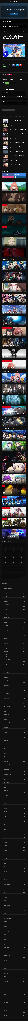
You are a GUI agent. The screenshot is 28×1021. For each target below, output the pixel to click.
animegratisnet (7, 659)
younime (5, 997)
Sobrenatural (6, 947)
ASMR (5, 711)
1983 (14, 575)
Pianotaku (6, 902)
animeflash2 (6, 646)
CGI (4, 735)
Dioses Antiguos (18, 146)
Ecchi (5, 792)
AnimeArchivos (7, 617)
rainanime (6, 910)
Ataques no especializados (20, 129)
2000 (22, 562)
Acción (5, 585)
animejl (5, 664)
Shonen (5, 936)
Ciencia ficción (7, 740)
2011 (6, 555)
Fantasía (5, 811)
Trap (5, 968)
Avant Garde (6, 716)
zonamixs (6, 1012)
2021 (22, 546)
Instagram (18, 177)
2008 (6, 557)
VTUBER (5, 989)
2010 (14, 555)
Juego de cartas (7, 855)
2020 (6, 548)
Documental (6, 782)
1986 (14, 573)
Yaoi (5, 994)
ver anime (6, 978)
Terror (5, 963)
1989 (14, 571)
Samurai (5, 923)
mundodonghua (7, 879)
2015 (22, 550)
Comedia (5, 748)
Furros (5, 816)
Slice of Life (6, 944)
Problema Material (19, 151)
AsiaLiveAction (7, 709)
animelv (5, 669)
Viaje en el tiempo (7, 984)
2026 (6, 543)
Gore (5, 819)
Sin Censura (6, 942)
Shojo (5, 934)
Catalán (5, 732)
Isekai (5, 837)
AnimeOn (5, 682)
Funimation (6, 813)
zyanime (5, 1015)
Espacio (5, 803)
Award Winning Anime (8, 722)
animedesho (6, 633)
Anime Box (6, 591)
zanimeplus (6, 1002)
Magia (5, 866)
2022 (14, 546)
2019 (14, 548)
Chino (5, 737)
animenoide (6, 680)
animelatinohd (6, 667)
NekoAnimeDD (7, 884)
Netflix (5, 887)
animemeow (6, 672)
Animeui (5, 701)
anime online (6, 604)
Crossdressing (7, 764)
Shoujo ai (5, 939)
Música (5, 881)
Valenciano (6, 973)
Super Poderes (7, 955)
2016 (14, 550)
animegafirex (6, 654)
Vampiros (6, 976)
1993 (6, 569)
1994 (22, 566)
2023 (6, 546)
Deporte (5, 771)
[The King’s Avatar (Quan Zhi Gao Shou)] (14, 31)
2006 (22, 557)
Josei (5, 853)
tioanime (5, 965)
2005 (6, 559)
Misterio (5, 874)
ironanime (6, 834)
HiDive (5, 826)
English (5, 798)
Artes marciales (7, 706)
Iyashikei (5, 845)
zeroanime (6, 1007)
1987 (6, 573)
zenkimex (6, 1005)
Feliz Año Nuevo (18, 120)
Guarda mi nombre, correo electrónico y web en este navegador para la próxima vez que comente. (13, 107)
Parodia (5, 895)
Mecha (5, 871)
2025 (14, 543)
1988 (22, 571)
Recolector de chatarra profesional (21, 133)
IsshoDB (5, 840)
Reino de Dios (18, 124)
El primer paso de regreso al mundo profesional (21, 116)
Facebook (6, 174)
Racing (5, 908)
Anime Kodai (6, 599)
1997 (22, 564)
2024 (22, 543)
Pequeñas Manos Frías (19, 160)
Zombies (5, 1010)
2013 (14, 553)
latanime (5, 858)
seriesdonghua (7, 931)
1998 (14, 564)
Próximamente (7, 905)
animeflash (6, 643)
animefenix (6, 640)
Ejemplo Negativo (18, 138)
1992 (14, 569)
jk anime (5, 847)
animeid (5, 661)
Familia (5, 805)
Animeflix (5, 648)
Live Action (6, 860)
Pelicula (5, 897)
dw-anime (6, 790)
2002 (6, 562)
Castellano (6, 730)
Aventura (5, 719)
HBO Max (5, 824)
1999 (6, 564)
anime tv (5, 606)
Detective (6, 777)
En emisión (6, 795)
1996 (6, 566)
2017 (6, 550)
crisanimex (6, 761)
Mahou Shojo (6, 868)
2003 (22, 559)
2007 (14, 557)
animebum (6, 627)
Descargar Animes (7, 774)
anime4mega (6, 614)
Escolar (5, 800)
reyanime (5, 913)
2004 (14, 559)
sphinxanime (6, 950)
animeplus (6, 690)
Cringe (5, 758)
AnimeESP (6, 638)
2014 (6, 553)
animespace (6, 693)
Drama (5, 787)
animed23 (6, 630)
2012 (22, 553)
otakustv (5, 892)
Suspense (6, 960)
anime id (5, 596)
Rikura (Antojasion (7, 918)
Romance (6, 921)
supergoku (6, 957)
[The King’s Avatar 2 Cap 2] (23, 31)
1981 (6, 578)
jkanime (5, 850)
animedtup (6, 635)
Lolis (5, 863)
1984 (6, 575)
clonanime (6, 743)
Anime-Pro (6, 612)
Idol (4, 832)
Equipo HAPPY (18, 164)
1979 (14, 578)
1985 (22, 573)
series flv (5, 929)
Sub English (6, 952)
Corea (5, 750)
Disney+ (5, 779)
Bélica (5, 724)
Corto (5, 753)
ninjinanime (6, 889)
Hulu (5, 829)
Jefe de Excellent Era (19, 142)
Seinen (5, 926)
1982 (22, 575)
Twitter (17, 174)
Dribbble (5, 177)
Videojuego (6, 986)
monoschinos (6, 876)
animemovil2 (6, 677)
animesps (6, 695)
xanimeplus (6, 991)
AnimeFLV (6, 651)
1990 (6, 571)
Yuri (4, 999)
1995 (14, 566)
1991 (22, 569)
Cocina (5, 745)
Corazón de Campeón (19, 155)
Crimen (5, 756)
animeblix (6, 622)
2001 (14, 562)
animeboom (6, 625)
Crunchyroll (6, 766)
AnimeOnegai (6, 685)
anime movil (6, 601)
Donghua (5, 785)
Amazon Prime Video (8, 588)
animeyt (5, 703)
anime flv (5, 593)
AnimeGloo (6, 656)
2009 (22, 555)
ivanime (5, 842)
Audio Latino (6, 714)
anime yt (5, 609)
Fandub (5, 808)
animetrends (6, 698)
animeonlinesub (7, 688)
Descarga (9, 74)
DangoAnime (6, 769)
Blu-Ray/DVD (6, 727)
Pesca (5, 900)
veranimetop (6, 981)
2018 (22, 548)
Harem (5, 821)
